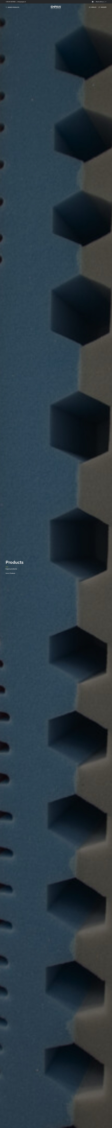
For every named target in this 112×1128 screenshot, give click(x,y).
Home (7, 573)
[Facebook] (92, 1)
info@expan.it (21, 2)
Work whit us (100, 2)
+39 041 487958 (10, 2)
